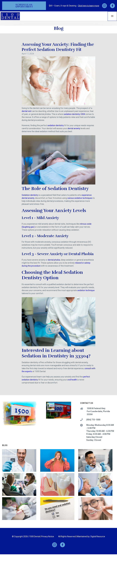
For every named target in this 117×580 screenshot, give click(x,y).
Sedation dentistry (30, 195)
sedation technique (86, 290)
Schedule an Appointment (24, 5)
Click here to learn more (88, 6)
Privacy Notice (47, 536)
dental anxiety (73, 128)
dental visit (26, 111)
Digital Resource (97, 536)
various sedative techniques (79, 198)
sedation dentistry (56, 125)
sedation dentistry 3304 (74, 114)
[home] (10, 16)
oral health (72, 380)
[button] (112, 16)
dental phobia (54, 260)
